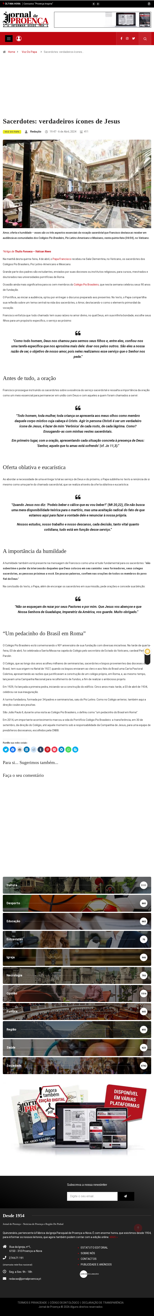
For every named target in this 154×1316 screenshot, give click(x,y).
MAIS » (114, 1237)
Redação (35, 131)
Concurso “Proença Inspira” (38, 3)
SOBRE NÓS (88, 1253)
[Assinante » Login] (19, 38)
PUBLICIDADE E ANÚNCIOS (96, 1264)
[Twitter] (133, 38)
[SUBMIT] (126, 1196)
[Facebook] (121, 38)
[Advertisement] (77, 89)
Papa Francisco (62, 258)
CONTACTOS (89, 1258)
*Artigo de (27, 251)
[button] (94, 4)
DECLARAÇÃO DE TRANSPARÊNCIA (103, 1302)
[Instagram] (127, 38)
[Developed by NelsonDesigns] (70, 1310)
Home (11, 51)
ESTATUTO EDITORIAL (94, 1247)
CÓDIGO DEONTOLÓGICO (64, 1302)
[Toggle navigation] (9, 38)
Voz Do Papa (29, 51)
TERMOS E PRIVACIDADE (32, 1302)
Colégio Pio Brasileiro (86, 284)
